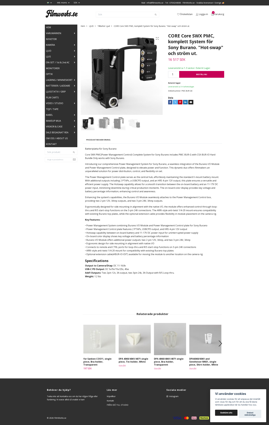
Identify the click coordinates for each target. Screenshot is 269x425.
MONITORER (53, 68)
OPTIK (49, 74)
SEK (76, 2)
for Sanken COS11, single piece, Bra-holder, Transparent (97, 361)
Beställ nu (201, 74)
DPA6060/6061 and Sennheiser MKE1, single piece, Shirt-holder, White (203, 361)
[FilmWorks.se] (61, 14)
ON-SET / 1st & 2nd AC (57, 62)
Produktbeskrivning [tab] (98, 139)
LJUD (48, 50)
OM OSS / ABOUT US (57, 138)
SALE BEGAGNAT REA (57, 132)
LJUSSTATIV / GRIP (56, 91)
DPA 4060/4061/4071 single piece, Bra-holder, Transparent (169, 361)
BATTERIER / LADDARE (58, 85)
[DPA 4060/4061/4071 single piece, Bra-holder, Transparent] (170, 339)
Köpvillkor (111, 396)
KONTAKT (51, 144)
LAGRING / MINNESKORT (59, 80)
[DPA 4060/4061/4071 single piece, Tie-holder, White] (135, 339)
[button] (220, 343)
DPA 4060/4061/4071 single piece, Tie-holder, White (133, 360)
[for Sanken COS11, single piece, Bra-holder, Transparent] (99, 339)
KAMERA (50, 44)
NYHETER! (51, 39)
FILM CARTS (52, 97)
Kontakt (110, 400)
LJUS (48, 56)
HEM (48, 27)
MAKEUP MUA (53, 120)
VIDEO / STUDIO (54, 103)
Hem (83, 26)
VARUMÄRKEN (53, 33)
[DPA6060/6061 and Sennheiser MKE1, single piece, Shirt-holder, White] (205, 339)
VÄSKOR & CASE (54, 126)
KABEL (49, 114)
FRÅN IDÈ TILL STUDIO (117, 405)
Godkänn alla (226, 413)
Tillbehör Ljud (104, 26)
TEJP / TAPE (52, 109)
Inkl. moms (62, 2)
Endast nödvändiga (250, 414)
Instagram (173, 396)
